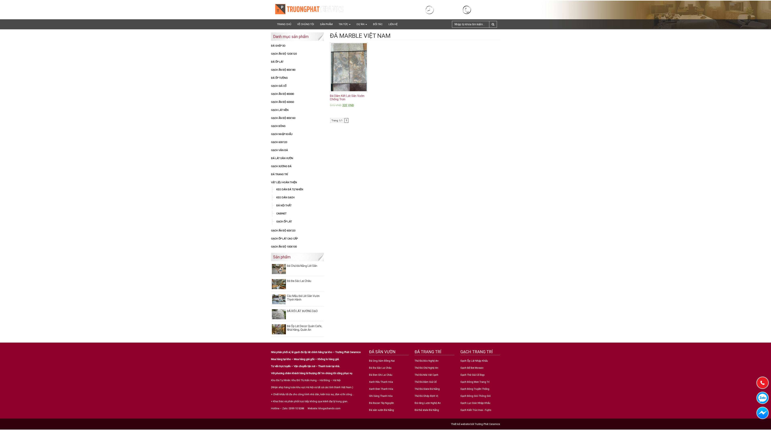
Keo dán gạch (285, 197)
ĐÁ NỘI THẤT (284, 205)
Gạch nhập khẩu (282, 134)
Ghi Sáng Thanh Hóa (381, 395)
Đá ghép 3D (278, 45)
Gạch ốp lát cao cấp (284, 238)
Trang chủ (284, 24)
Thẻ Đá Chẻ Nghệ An (426, 367)
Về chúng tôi (305, 24)
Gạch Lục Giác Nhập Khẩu (475, 402)
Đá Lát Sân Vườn (282, 158)
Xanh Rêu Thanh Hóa (381, 381)
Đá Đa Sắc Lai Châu (380, 367)
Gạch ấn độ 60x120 (283, 230)
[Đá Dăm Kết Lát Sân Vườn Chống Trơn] (349, 67)
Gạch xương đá (281, 166)
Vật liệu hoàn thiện (284, 182)
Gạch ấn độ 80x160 (283, 118)
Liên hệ (393, 24)
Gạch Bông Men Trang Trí (475, 381)
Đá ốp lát (277, 61)
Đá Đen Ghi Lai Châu (380, 374)
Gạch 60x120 (279, 142)
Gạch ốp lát (284, 221)
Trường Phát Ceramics (487, 424)
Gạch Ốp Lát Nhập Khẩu (474, 360)
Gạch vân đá (279, 150)
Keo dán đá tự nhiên (289, 189)
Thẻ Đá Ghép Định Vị (426, 395)
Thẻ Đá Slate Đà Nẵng (427, 388)
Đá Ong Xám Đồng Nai (382, 360)
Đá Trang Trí (279, 174)
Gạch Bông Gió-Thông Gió (475, 395)
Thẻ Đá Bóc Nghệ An (427, 360)
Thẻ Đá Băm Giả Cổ (425, 381)
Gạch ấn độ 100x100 (284, 246)
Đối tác (377, 24)
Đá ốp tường (279, 77)
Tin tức (344, 24)
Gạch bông (278, 126)
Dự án (361, 24)
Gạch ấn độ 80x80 (282, 93)
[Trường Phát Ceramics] (309, 8)
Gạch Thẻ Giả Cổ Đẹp (472, 374)
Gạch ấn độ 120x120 (284, 53)
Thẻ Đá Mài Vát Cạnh (426, 374)
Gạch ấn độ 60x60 (282, 101)
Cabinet (281, 213)
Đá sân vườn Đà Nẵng (381, 409)
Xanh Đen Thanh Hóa (381, 388)
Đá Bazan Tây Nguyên (381, 402)
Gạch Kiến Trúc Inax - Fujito (475, 409)
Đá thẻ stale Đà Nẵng (427, 409)
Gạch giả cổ (279, 85)
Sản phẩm (326, 24)
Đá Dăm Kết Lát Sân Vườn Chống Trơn (347, 97)
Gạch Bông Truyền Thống (474, 388)
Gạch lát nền (280, 110)
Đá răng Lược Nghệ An (428, 402)
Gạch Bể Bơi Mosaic (471, 367)
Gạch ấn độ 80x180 (283, 69)
